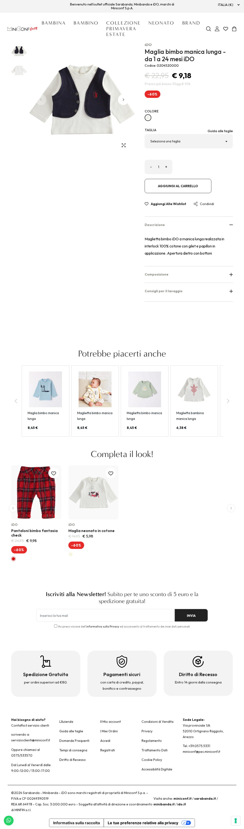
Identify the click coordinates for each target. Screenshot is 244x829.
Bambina (54, 23)
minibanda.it (164, 804)
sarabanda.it (205, 798)
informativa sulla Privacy (102, 626)
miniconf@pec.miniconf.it (201, 751)
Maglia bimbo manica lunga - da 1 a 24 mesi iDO (185, 55)
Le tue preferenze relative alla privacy (143, 822)
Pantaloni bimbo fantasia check (34, 533)
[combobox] (188, 141)
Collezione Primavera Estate (123, 28)
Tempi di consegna (73, 750)
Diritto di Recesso (72, 760)
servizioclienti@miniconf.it (30, 740)
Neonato (161, 23)
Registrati (107, 750)
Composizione (156, 274)
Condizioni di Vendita (157, 721)
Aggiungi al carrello (178, 186)
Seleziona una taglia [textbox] (165, 141)
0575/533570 (21, 755)
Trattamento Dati (155, 750)
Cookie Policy (152, 760)
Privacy (147, 731)
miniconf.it (182, 798)
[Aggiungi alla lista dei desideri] (53, 473)
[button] (123, 99)
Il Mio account (110, 721)
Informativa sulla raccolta (76, 822)
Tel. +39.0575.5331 (196, 746)
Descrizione (155, 225)
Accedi (105, 741)
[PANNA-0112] (148, 117)
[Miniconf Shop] (22, 28)
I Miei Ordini (109, 731)
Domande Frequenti (74, 741)
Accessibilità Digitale (157, 769)
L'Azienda (66, 721)
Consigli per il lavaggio (164, 291)
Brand (191, 23)
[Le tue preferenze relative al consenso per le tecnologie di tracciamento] (235, 820)
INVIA (191, 615)
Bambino (86, 23)
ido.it (181, 804)
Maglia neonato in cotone (91, 530)
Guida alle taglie (220, 131)
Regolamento (152, 741)
